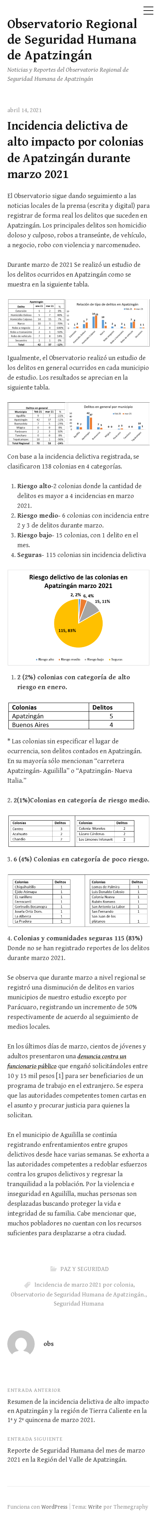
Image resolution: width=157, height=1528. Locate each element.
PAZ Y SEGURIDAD (84, 1269)
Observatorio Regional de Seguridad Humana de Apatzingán (72, 40)
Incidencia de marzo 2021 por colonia (83, 1284)
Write (95, 1507)
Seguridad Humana (79, 1303)
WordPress (54, 1507)
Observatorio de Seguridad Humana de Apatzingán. (78, 1294)
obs (48, 1344)
